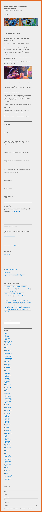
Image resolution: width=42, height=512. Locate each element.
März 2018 (7, 419)
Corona (6, 291)
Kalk (17, 293)
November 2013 (8, 476)
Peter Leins (6, 502)
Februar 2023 (8, 372)
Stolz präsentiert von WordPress (26, 508)
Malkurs (23, 302)
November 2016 (8, 430)
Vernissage (22, 309)
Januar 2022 (8, 384)
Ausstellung (23, 288)
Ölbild (8, 311)
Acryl (14, 286)
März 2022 (7, 381)
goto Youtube (7, 254)
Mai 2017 (7, 427)
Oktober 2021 (8, 387)
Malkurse (29, 302)
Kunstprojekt (14, 298)
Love (15, 116)
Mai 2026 (7, 336)
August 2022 (8, 375)
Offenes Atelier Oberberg (20, 304)
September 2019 (8, 399)
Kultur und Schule (9, 295)
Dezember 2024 (8, 353)
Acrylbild (18, 286)
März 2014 (7, 470)
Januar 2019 (7, 408)
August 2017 (8, 424)
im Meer (13, 293)
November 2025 (8, 342)
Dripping (11, 291)
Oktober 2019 (8, 398)
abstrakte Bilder (8, 286)
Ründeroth (11, 307)
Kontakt (6, 505)
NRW (12, 304)
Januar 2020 (8, 395)
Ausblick (6, 489)
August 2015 (8, 447)
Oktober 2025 (8, 344)
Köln (27, 300)
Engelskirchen (23, 291)
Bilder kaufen (7, 497)
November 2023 (8, 365)
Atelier (18, 288)
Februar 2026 (8, 339)
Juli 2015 (7, 448)
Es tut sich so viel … (9, 272)
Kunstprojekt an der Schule (24, 298)
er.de (19, 211)
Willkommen (7, 486)
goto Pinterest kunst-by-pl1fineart (12, 245)
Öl (5, 311)
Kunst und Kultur (21, 300)
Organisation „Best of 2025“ (11, 269)
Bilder (29, 288)
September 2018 (8, 415)
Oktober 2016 (8, 432)
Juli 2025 (7, 347)
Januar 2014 (7, 473)
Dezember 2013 (8, 475)
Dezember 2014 (8, 458)
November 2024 (8, 355)
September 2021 (8, 389)
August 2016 (8, 435)
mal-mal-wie (14, 211)
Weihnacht (19, 116)
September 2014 (8, 462)
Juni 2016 (7, 438)
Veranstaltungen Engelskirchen (12, 309)
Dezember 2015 (8, 441)
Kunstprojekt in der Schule (10, 300)
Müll (9, 304)
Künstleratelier (8, 302)
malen (19, 302)
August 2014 (8, 464)
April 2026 (7, 338)
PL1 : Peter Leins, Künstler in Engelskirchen (15, 8)
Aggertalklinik (8, 288)
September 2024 (8, 358)
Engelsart (16, 291)
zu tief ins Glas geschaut (25, 116)
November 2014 (8, 459)
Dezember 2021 (8, 385)
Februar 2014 (8, 472)
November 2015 (8, 442)
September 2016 (8, 433)
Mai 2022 (7, 378)
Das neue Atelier (8, 271)
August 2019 (8, 401)
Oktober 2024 (8, 356)
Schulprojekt (18, 307)
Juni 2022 (7, 376)
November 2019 (8, 396)
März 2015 (7, 455)
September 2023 (8, 367)
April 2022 (7, 379)
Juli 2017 (7, 425)
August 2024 (8, 359)
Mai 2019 (7, 404)
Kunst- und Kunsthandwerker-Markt (13, 275)
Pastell (28, 304)
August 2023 (8, 369)
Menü (6, 14)
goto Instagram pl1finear (9, 235)
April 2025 (7, 349)
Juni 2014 (7, 467)
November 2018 (8, 412)
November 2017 (8, 422)
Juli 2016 (7, 436)
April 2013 (7, 479)
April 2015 (7, 453)
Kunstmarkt (7, 298)
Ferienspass (7, 293)
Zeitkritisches (6, 116)
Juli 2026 (7, 333)
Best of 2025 (8, 268)
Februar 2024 (8, 364)
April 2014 (7, 468)
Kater (11, 116)
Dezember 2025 (8, 341)
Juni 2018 (7, 416)
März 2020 (7, 393)
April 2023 (7, 370)
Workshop (28, 309)
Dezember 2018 (8, 410)
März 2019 (7, 405)
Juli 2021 (7, 390)
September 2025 (8, 345)
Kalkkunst (21, 293)
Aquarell (14, 288)
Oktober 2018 (8, 413)
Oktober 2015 (8, 444)
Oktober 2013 (8, 478)
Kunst (15, 295)
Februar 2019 (8, 407)
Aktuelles (6, 491)
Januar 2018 (7, 421)
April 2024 (7, 362)
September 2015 (8, 445)
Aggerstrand (24, 286)
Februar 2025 (8, 350)
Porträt (6, 307)
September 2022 (8, 373)
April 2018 (7, 418)
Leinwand (14, 302)
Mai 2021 (7, 392)
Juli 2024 (7, 361)
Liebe (13, 116)
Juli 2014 (7, 465)
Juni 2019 (7, 402)
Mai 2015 (7, 452)
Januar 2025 (8, 352)
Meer (6, 304)
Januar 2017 (7, 428)
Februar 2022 (8, 382)
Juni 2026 (7, 335)
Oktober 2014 (8, 461)
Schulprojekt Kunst (26, 307)
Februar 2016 (8, 439)
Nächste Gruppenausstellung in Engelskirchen (15, 274)
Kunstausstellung (22, 295)
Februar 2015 (8, 456)
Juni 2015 (7, 450)
